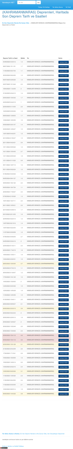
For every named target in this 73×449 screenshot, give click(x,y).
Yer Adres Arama (57, 7)
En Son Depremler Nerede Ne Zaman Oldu (15, 23)
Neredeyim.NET (8, 2)
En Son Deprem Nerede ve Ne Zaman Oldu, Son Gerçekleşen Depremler (42, 434)
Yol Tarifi (68, 7)
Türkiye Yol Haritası (44, 7)
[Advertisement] (36, 43)
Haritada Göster (64, 62)
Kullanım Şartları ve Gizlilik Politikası (13, 446)
